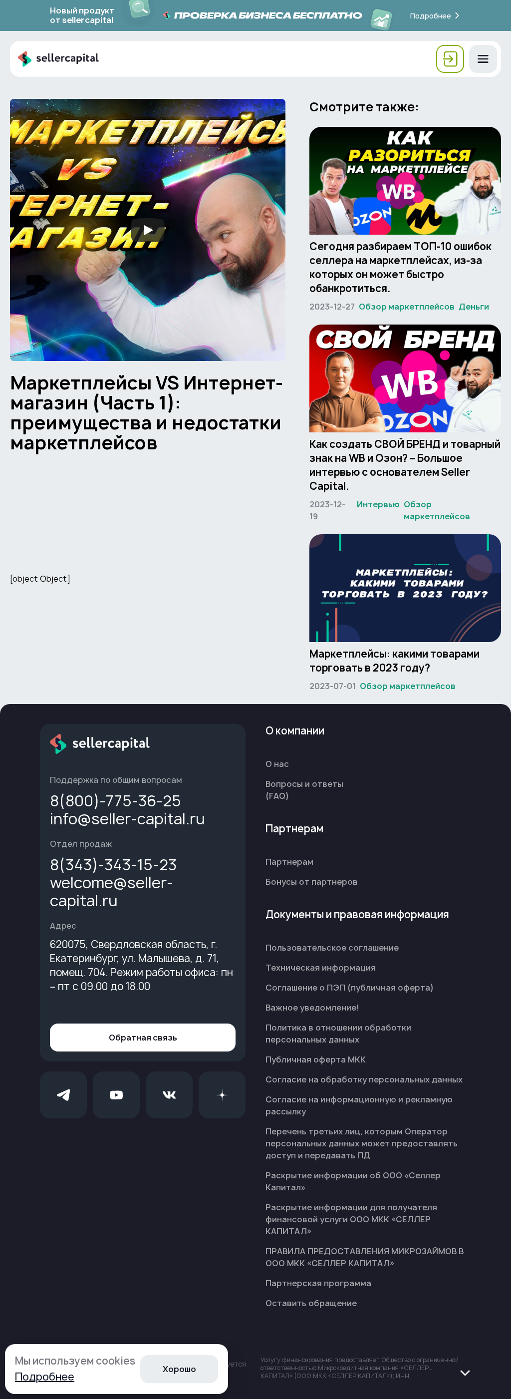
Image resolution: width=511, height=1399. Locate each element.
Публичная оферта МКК (315, 1059)
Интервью (378, 504)
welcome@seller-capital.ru (111, 892)
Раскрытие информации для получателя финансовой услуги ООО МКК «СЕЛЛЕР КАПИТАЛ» (351, 1219)
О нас (277, 763)
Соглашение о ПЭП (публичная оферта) (349, 987)
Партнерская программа (318, 1283)
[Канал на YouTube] (116, 1094)
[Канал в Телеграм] (63, 1094)
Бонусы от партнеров (311, 881)
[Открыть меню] (483, 59)
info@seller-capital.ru (127, 819)
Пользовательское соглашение (332, 947)
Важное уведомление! (312, 1007)
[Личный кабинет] (450, 59)
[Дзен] (222, 1094)
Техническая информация (320, 967)
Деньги (474, 306)
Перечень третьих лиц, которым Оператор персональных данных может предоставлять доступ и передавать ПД (361, 1143)
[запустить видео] (148, 230)
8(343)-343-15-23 (113, 865)
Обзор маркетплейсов (407, 306)
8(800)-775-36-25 (115, 801)
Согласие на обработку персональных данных (364, 1079)
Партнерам (289, 861)
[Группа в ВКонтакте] (169, 1094)
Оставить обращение (311, 1303)
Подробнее (44, 1377)
